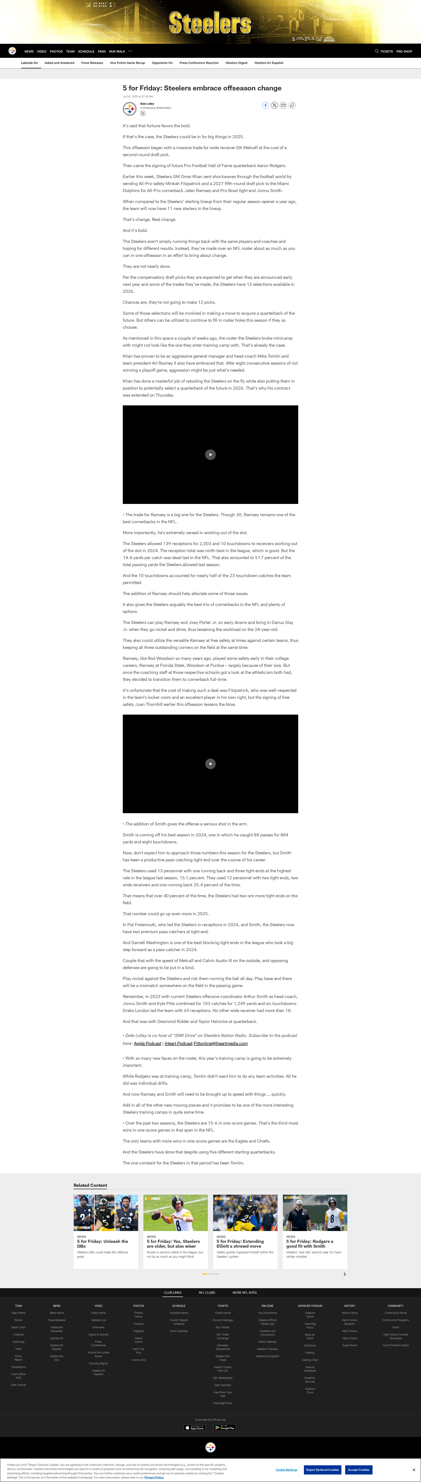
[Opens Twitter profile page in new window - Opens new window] (143, 113)
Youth (395, 1327)
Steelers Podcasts (267, 1348)
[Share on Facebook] (265, 108)
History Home (350, 1312)
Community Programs (395, 1319)
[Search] (377, 51)
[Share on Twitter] (274, 108)
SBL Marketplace (222, 1377)
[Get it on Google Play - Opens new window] (225, 1429)
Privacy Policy (154, 1477)
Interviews (98, 1327)
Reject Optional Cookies (322, 1469)
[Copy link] (292, 105)
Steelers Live (98, 1319)
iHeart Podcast (179, 1043)
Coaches (18, 1334)
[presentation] (345, 1274)
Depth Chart (18, 1327)
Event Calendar (179, 1330)
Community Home (396, 1312)
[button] (210, 454)
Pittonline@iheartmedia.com (221, 1043)
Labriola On (56, 1338)
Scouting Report (98, 1363)
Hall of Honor (349, 1330)
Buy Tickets (223, 1327)
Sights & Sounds (98, 1334)
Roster (18, 1319)
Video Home (98, 1312)
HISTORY (349, 1305)
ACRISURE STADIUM (310, 1305)
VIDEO (98, 1305)
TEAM (18, 1305)
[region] (210, 1470)
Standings (18, 1341)
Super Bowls (349, 1345)
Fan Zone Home (267, 1312)
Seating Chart (310, 1359)
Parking (309, 1352)
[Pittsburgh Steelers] (210, 1448)
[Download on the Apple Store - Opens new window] (194, 1428)
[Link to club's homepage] (12, 51)
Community (139, 1359)
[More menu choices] (130, 51)
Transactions (18, 1366)
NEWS (57, 1305)
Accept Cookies (358, 1469)
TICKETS (223, 1305)
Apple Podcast (147, 1043)
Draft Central (18, 1384)
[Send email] (283, 108)
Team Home (18, 1312)
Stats (18, 1348)
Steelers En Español (267, 1356)
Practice (138, 1323)
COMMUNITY (395, 1305)
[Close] (414, 1470)
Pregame (138, 1330)
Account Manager (222, 1319)
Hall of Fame (350, 1338)
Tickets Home (223, 1312)
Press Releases (57, 1319)
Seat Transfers (222, 1385)
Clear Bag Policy (222, 1402)
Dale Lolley (147, 103)
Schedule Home (178, 1312)
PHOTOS (138, 1305)
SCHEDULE (179, 1305)
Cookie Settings (286, 1469)
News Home (57, 1312)
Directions (310, 1345)
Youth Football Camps (396, 1345)
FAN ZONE (267, 1305)
